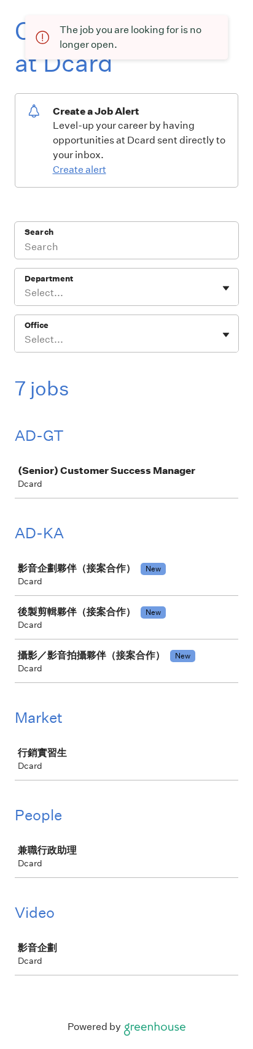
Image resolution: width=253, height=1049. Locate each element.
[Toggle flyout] (226, 288)
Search (39, 232)
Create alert (79, 169)
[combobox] (25, 293)
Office (37, 325)
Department (49, 278)
